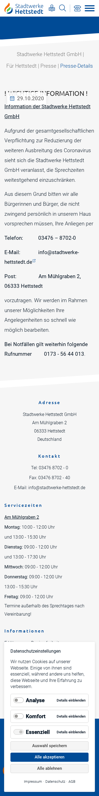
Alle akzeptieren (49, 757)
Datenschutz (55, 781)
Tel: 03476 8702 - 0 (49, 467)
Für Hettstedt (21, 66)
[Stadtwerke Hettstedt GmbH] (23, 8)
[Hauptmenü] (90, 8)
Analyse (35, 700)
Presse (48, 66)
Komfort (35, 716)
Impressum (33, 781)
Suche (62, 7)
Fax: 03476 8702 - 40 (49, 477)
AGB (71, 781)
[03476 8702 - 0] (77, 8)
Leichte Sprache (51, 7)
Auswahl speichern (49, 745)
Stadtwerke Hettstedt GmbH (49, 54)
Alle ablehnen (49, 768)
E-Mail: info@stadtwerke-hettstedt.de (49, 487)
